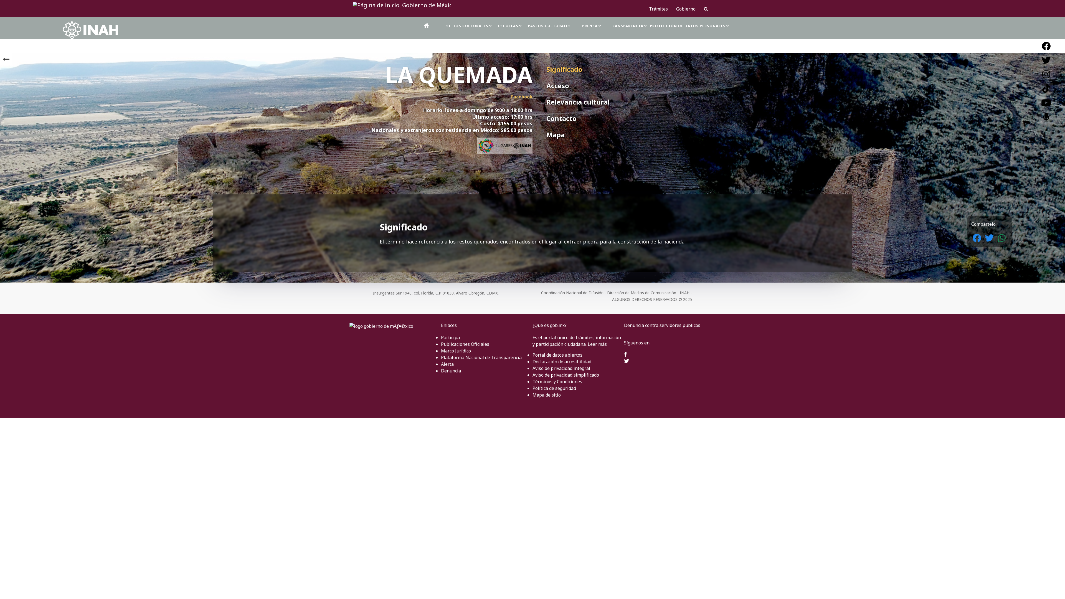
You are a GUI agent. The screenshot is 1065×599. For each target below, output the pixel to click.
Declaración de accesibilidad (561, 362)
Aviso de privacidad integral (561, 368)
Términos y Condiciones (557, 382)
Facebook (521, 97)
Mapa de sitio (546, 395)
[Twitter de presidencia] (626, 361)
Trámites (658, 9)
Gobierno (686, 9)
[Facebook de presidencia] (625, 355)
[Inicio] (427, 26)
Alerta (447, 364)
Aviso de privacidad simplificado (565, 375)
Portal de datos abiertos (557, 355)
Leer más (597, 344)
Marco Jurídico (456, 351)
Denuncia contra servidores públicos (662, 325)
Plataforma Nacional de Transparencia (481, 357)
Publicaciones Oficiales (465, 344)
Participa (450, 337)
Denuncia (451, 371)
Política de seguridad (554, 388)
